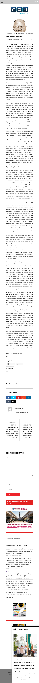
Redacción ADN (18, 39)
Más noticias (9, 597)
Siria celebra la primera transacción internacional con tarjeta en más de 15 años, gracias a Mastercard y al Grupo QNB (18, 574)
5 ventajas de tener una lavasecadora (16, 592)
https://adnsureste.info (22, 412)
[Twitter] (35, 1)
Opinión (11, 384)
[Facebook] (37, 1)
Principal (18, 384)
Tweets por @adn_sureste (13, 538)
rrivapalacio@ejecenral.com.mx (14, 353)
